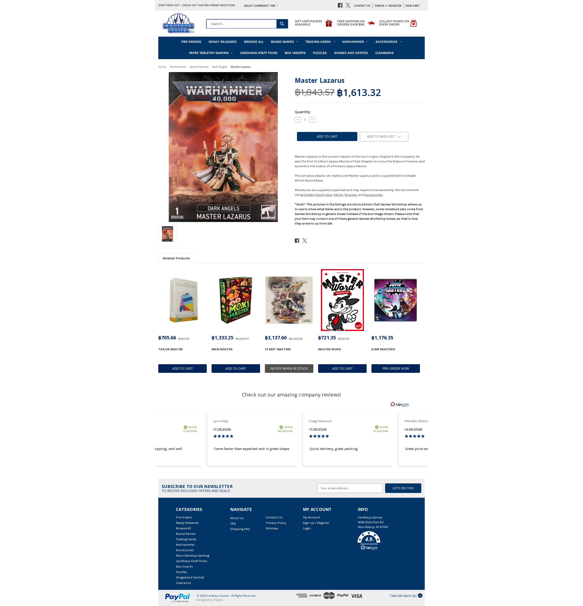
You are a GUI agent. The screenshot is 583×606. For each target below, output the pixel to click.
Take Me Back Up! (403, 595)
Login (307, 528)
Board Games (282, 42)
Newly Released (223, 42)
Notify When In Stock (289, 368)
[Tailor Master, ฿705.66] (182, 300)
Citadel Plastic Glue (318, 195)
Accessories (386, 42)
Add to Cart (182, 368)
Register (395, 5)
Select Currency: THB (259, 5)
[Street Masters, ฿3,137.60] (289, 300)
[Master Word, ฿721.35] (342, 300)
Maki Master (222, 349)
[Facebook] (340, 5)
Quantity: (303, 112)
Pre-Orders (191, 42)
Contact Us (362, 5)
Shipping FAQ (240, 529)
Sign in (379, 5)
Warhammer (353, 42)
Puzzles (320, 53)
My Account (311, 517)
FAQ (233, 523)
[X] (348, 5)
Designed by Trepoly (210, 600)
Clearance (384, 53)
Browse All (253, 42)
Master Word (329, 349)
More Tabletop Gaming (209, 53)
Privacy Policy (276, 523)
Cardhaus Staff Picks (258, 53)
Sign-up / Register (316, 523)
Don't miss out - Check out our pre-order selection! (196, 5)
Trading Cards (318, 42)
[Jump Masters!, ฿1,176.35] (395, 300)
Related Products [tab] (176, 258)
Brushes (351, 195)
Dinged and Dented (351, 53)
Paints (338, 195)
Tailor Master (170, 349)
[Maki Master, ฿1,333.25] (235, 300)
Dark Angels (369, 157)
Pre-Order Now (396, 368)
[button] (382, 541)
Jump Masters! (383, 349)
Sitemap (272, 528)
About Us (237, 518)
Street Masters (278, 349)
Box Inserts (295, 53)
